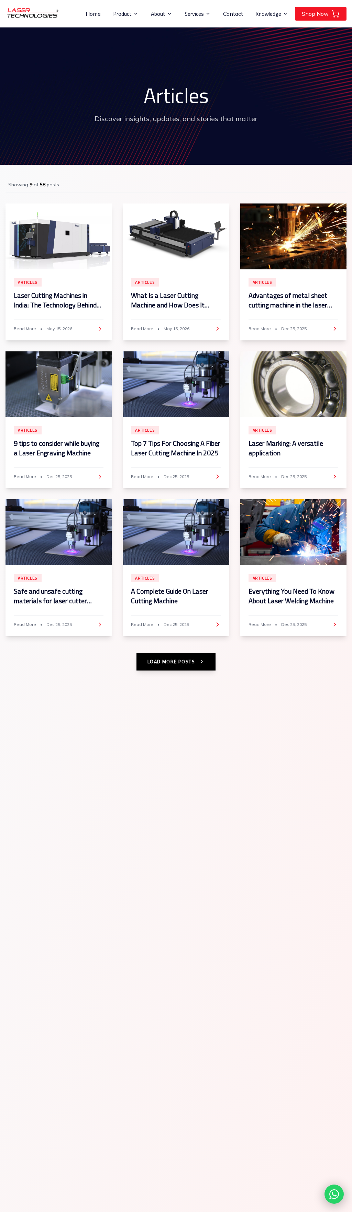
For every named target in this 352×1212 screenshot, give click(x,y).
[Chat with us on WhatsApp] (334, 1194)
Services (194, 14)
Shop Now (315, 13)
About (158, 14)
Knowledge (268, 14)
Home (93, 13)
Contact (233, 13)
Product (122, 14)
